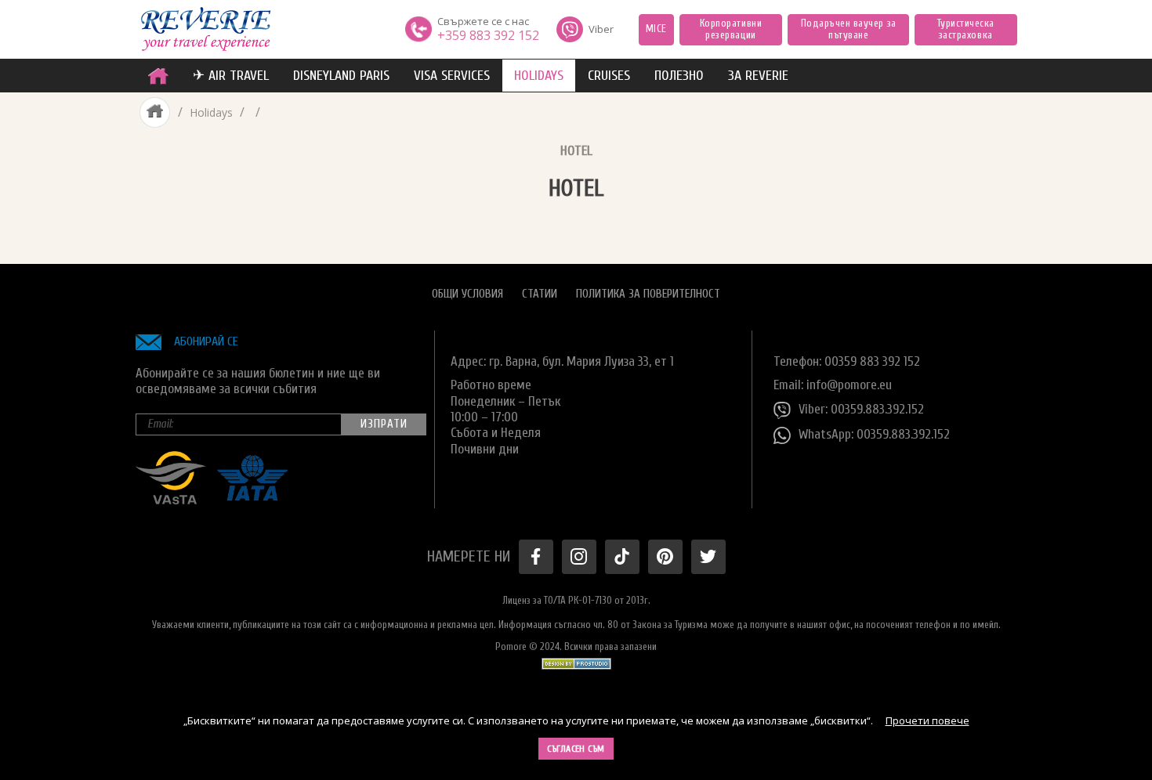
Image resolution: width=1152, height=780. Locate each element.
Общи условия (467, 294)
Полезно (679, 75)
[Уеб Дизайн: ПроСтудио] (576, 660)
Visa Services (452, 75)
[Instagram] (579, 557)
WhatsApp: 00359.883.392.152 (874, 434)
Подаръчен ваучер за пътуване (849, 29)
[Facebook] (536, 557)
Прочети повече (927, 720)
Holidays (538, 75)
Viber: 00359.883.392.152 (861, 409)
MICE (656, 28)
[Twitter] (708, 557)
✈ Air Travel (231, 75)
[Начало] (158, 76)
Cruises (609, 75)
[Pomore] (206, 30)
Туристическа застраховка (965, 29)
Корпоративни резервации (731, 29)
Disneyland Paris (341, 75)
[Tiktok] (622, 557)
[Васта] (171, 500)
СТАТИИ (539, 294)
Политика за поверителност (648, 294)
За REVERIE (758, 75)
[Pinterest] (665, 557)
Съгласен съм (576, 748)
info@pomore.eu (849, 384)
